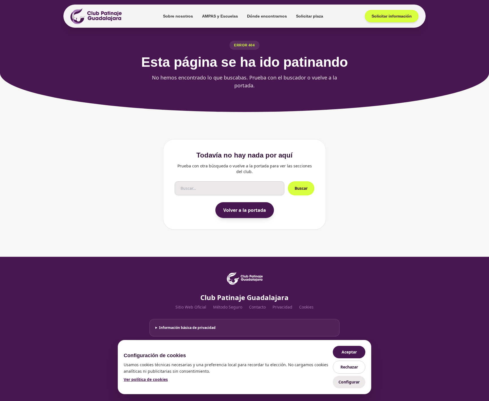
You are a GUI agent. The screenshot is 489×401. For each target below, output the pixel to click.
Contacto (257, 307)
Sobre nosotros (178, 16)
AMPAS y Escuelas (220, 16)
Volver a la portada (244, 210)
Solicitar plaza (309, 16)
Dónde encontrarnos (267, 16)
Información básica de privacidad (187, 327)
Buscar (301, 188)
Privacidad (282, 307)
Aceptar (349, 352)
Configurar (349, 382)
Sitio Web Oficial (190, 307)
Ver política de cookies (146, 379)
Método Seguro (227, 307)
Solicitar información (392, 16)
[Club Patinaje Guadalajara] (96, 16)
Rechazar (349, 367)
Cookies (306, 307)
